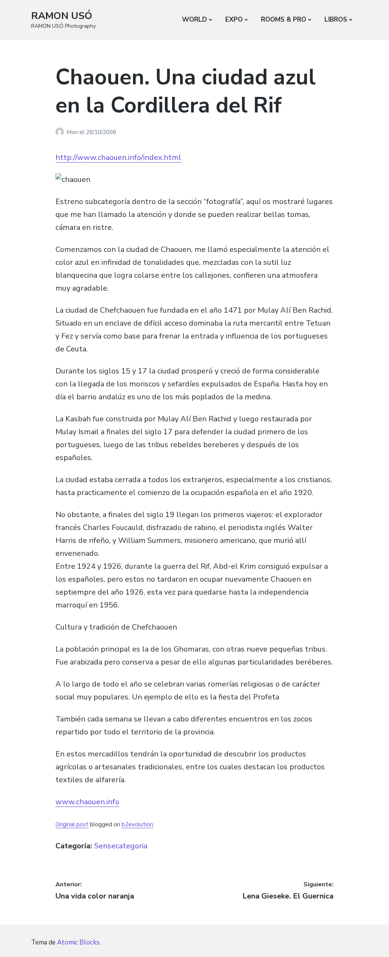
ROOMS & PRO (283, 19)
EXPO (234, 19)
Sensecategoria (120, 846)
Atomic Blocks (78, 942)
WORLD (194, 19)
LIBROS (335, 19)
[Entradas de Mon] (60, 132)
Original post (72, 824)
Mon (72, 132)
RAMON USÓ (61, 15)
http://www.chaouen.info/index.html (118, 157)
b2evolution (137, 824)
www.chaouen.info (87, 802)
